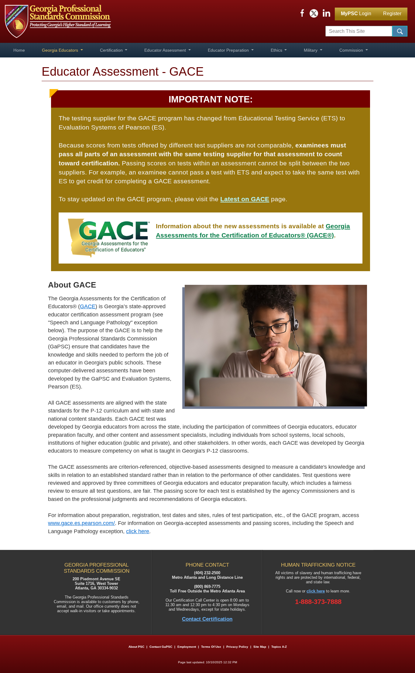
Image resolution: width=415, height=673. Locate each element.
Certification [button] (112, 50)
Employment (187, 646)
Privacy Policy (237, 646)
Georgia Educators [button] (60, 50)
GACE (87, 306)
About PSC (136, 646)
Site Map (259, 646)
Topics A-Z (279, 646)
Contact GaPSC (160, 646)
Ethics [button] (277, 50)
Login (356, 13)
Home (19, 50)
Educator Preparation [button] (229, 50)
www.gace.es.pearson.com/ (81, 523)
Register (392, 13)
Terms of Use (211, 646)
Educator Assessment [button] (165, 50)
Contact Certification (207, 619)
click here (137, 531)
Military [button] (311, 50)
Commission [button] (351, 50)
